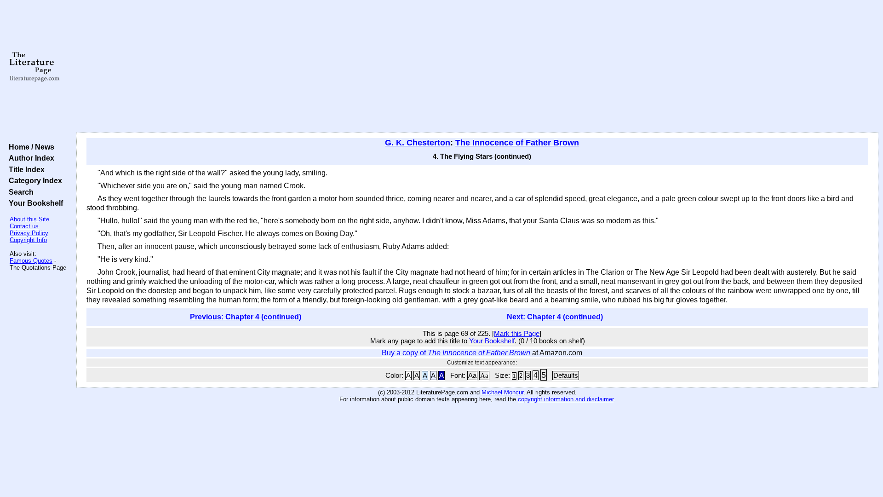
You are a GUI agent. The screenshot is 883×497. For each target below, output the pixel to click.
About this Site (29, 219)
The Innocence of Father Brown (517, 142)
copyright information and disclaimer (566, 399)
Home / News (29, 147)
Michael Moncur (502, 392)
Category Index (33, 180)
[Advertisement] (477, 66)
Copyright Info (28, 240)
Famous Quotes (31, 260)
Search (19, 192)
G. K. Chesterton (417, 142)
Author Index (29, 158)
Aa (472, 375)
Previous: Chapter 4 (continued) (245, 317)
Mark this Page (516, 333)
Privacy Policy (29, 233)
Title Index (25, 169)
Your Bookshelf (34, 203)
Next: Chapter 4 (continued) (555, 317)
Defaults (565, 375)
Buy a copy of (456, 353)
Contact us (24, 226)
